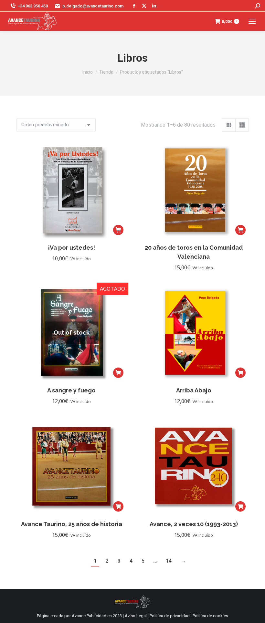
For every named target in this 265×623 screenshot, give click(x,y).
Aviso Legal (136, 615)
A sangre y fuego (71, 390)
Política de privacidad (170, 615)
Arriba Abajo (193, 390)
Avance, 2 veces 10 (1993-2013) (194, 524)
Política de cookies (210, 615)
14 (169, 561)
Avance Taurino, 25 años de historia (71, 524)
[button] (118, 230)
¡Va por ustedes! (71, 247)
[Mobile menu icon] (252, 21)
